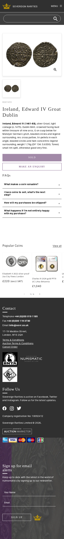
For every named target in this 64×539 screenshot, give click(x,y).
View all (57, 245)
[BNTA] (11, 358)
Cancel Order (10, 347)
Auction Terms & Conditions (17, 343)
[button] (32, 185)
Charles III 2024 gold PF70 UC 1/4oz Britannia (44, 280)
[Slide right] (39, 294)
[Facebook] (4, 408)
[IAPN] (32, 373)
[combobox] (32, 18)
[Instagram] (12, 408)
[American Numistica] (31, 359)
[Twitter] (19, 408)
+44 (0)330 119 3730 (18, 321)
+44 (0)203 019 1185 (26, 316)
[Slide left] (24, 294)
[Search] (55, 18)
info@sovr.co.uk (19, 325)
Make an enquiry (32, 166)
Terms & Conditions (13, 340)
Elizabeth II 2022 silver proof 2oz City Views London (15, 275)
